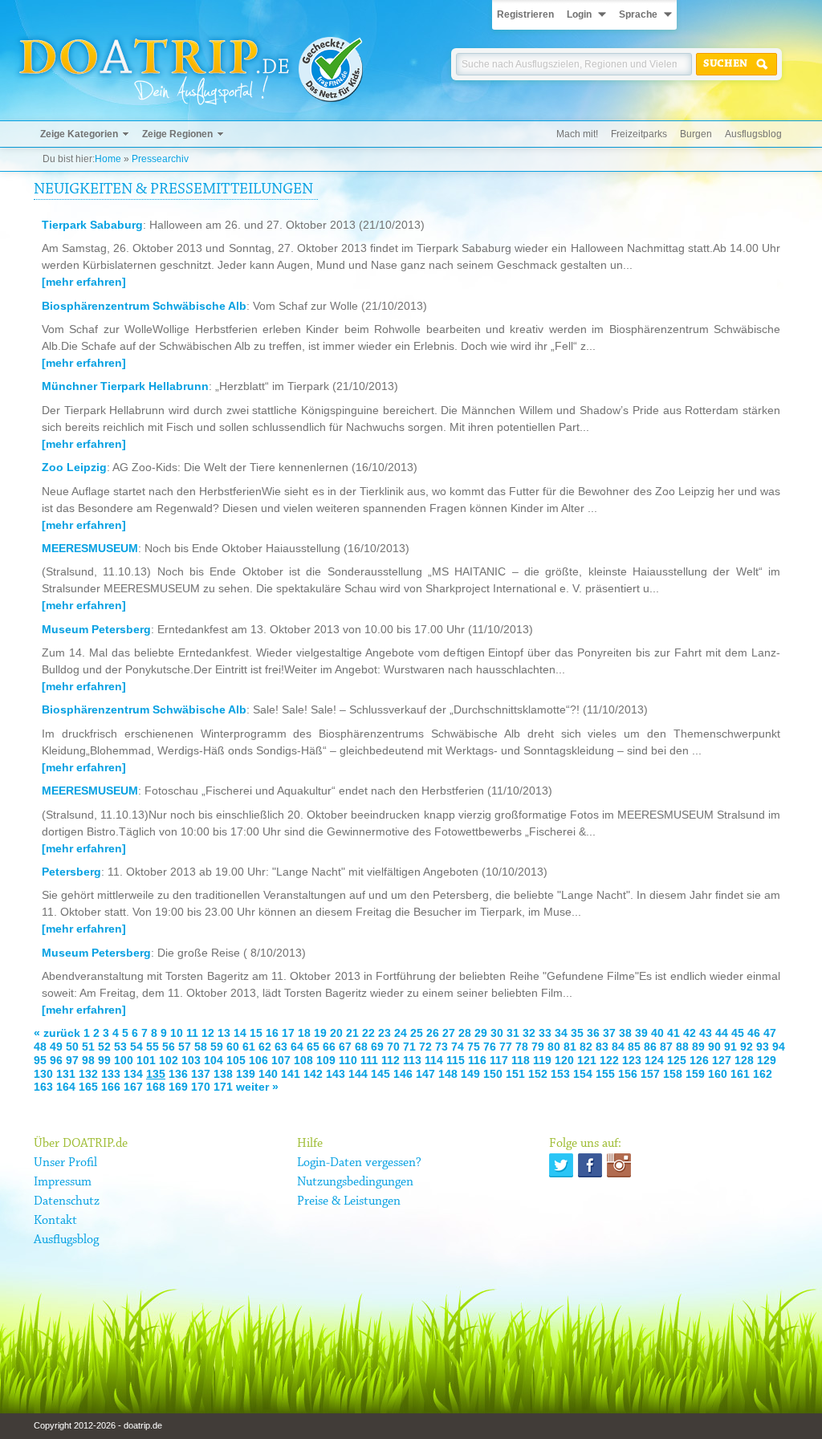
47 (769, 1032)
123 (631, 1060)
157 (650, 1073)
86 (650, 1046)
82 (586, 1046)
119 (542, 1060)
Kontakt (55, 1220)
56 (168, 1046)
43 (705, 1032)
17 (288, 1032)
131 (65, 1073)
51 (88, 1046)
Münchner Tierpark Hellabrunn (125, 386)
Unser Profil (65, 1162)
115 (455, 1060)
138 (223, 1073)
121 (586, 1060)
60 (232, 1046)
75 (473, 1046)
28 (464, 1032)
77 (505, 1046)
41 (673, 1032)
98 (88, 1060)
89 (698, 1046)
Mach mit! (577, 134)
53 (120, 1046)
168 (155, 1086)
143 (335, 1073)
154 (582, 1073)
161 (740, 1073)
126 (699, 1060)
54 (136, 1046)
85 (634, 1046)
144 (358, 1073)
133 (110, 1073)
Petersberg (71, 871)
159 (695, 1073)
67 (345, 1046)
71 (409, 1046)
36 (593, 1032)
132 (88, 1073)
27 (448, 1032)
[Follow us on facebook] (590, 1165)
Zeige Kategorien (79, 134)
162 (762, 1073)
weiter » (257, 1086)
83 (602, 1046)
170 (200, 1086)
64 (297, 1046)
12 (207, 1032)
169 (178, 1086)
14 (240, 1032)
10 (176, 1032)
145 (380, 1073)
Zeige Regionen (177, 134)
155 (605, 1073)
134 (133, 1073)
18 (304, 1032)
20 (336, 1032)
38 (625, 1032)
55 (152, 1046)
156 (627, 1073)
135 (155, 1073)
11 (192, 1032)
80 (553, 1046)
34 (561, 1032)
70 (393, 1046)
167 (133, 1086)
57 (184, 1046)
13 (224, 1032)
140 (268, 1073)
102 (168, 1060)
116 (477, 1060)
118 (520, 1060)
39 (641, 1032)
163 (43, 1086)
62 (264, 1046)
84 (618, 1046)
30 (496, 1032)
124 (654, 1060)
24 (400, 1032)
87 (666, 1046)
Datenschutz (67, 1201)
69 (377, 1046)
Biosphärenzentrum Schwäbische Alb (144, 305)
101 (146, 1060)
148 (448, 1073)
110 (348, 1060)
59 (216, 1046)
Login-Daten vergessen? (359, 1162)
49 (56, 1046)
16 (272, 1032)
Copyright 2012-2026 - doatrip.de (98, 1425)
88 (682, 1046)
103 (191, 1060)
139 (245, 1073)
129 (766, 1060)
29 (480, 1032)
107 (281, 1060)
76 (489, 1046)
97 (72, 1060)
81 (570, 1046)
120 (564, 1060)
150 (493, 1073)
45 (737, 1032)
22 (368, 1032)
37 (609, 1032)
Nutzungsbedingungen (355, 1182)
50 (72, 1046)
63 (281, 1046)
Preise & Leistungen (349, 1201)
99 (104, 1060)
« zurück (57, 1032)
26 (432, 1032)
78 (521, 1046)
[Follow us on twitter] (561, 1165)
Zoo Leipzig (74, 467)
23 (384, 1032)
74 (457, 1046)
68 (361, 1046)
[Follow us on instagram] (619, 1165)
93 (762, 1046)
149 (470, 1073)
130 (43, 1073)
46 (753, 1032)
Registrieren (525, 14)
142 (313, 1073)
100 (123, 1060)
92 (746, 1046)
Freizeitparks (639, 134)
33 (545, 1032)
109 (326, 1060)
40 (657, 1032)
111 (369, 1060)
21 (352, 1032)
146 (403, 1073)
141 (290, 1073)
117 (499, 1060)
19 (320, 1032)
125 (676, 1060)
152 (537, 1073)
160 (717, 1073)
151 (515, 1073)
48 (40, 1046)
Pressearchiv (160, 159)
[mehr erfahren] (84, 281)
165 (88, 1086)
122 (609, 1060)
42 (689, 1032)
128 (744, 1060)
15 (256, 1032)
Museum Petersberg (96, 629)
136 (178, 1073)
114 (434, 1060)
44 (721, 1032)
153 (560, 1073)
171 (223, 1086)
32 (529, 1032)
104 (213, 1060)
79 (537, 1046)
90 (714, 1046)
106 (258, 1060)
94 (778, 1046)
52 (104, 1046)
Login (579, 14)
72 (425, 1046)
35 (577, 1032)
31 (513, 1032)
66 (329, 1046)
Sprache (638, 14)
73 (441, 1046)
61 (248, 1046)
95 (40, 1060)
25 (416, 1032)
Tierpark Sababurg (92, 224)
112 (390, 1060)
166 (110, 1086)
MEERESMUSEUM (90, 548)
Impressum (63, 1182)
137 (200, 1073)
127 (721, 1060)
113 (412, 1060)
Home (108, 159)
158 (672, 1073)
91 (730, 1046)
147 (425, 1073)
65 (313, 1046)
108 (303, 1060)
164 (65, 1086)
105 (236, 1060)
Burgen (696, 134)
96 (56, 1060)
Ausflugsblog (753, 134)
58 (200, 1046)
